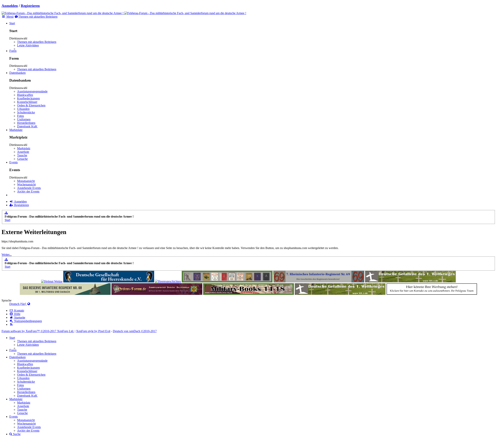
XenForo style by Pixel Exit (93, 331)
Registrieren (30, 6)
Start (12, 23)
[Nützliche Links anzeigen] (6, 213)
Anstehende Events (29, 188)
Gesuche (22, 158)
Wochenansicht (26, 184)
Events (13, 162)
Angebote (23, 151)
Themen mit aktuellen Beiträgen (36, 42)
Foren (13, 50)
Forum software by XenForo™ (38, 331)
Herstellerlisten (26, 123)
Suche (16, 434)
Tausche (22, 155)
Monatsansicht (26, 181)
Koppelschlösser (27, 102)
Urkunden (23, 109)
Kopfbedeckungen (28, 98)
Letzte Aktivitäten (28, 45)
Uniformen (23, 119)
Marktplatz (16, 130)
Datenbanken (17, 72)
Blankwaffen (25, 95)
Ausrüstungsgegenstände (32, 91)
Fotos (20, 116)
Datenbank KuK (27, 126)
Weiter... (7, 254)
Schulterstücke (26, 112)
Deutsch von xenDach (135, 331)
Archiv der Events (28, 191)
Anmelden (10, 6)
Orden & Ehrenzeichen (31, 105)
